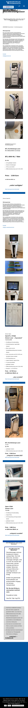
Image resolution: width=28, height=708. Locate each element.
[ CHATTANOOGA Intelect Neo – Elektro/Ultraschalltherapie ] (14, 686)
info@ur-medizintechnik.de (8, 227)
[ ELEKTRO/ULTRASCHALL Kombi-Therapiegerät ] (13, 683)
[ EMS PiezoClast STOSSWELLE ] (14, 673)
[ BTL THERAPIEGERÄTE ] (12, 647)
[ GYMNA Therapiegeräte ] (12, 648)
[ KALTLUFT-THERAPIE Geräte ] (14, 691)
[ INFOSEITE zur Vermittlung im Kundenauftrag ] (13, 645)
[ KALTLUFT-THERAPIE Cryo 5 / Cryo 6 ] (13, 694)
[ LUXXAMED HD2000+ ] (12, 696)
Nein (9, 705)
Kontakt (4, 54)
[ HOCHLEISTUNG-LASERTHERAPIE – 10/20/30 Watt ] (14, 676)
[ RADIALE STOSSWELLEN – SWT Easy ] (14, 658)
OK (5, 705)
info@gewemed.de (7, 56)
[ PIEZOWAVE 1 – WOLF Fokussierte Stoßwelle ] (13, 668)
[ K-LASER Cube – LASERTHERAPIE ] (13, 680)
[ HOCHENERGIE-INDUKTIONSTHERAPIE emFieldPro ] (13, 654)
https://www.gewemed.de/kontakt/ (12, 189)
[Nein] (26, 702)
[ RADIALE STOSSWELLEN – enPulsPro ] (13, 662)
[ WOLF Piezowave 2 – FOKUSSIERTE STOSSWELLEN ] (13, 665)
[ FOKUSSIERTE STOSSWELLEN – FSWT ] (13, 672)
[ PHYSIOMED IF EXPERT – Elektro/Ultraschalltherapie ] (14, 690)
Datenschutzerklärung (17, 705)
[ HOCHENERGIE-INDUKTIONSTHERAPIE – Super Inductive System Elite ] (13, 650)
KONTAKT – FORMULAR (11, 637)
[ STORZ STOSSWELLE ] (13, 674)
